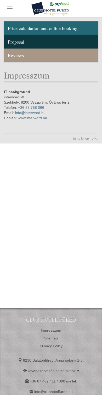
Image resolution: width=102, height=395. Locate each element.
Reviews (16, 55)
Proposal (16, 42)
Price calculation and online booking (42, 28)
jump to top (81, 138)
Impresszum (51, 330)
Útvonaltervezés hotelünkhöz (52, 371)
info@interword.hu (30, 113)
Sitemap (51, 338)
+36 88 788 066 (31, 107)
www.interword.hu (32, 118)
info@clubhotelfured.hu (53, 392)
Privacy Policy (51, 346)
